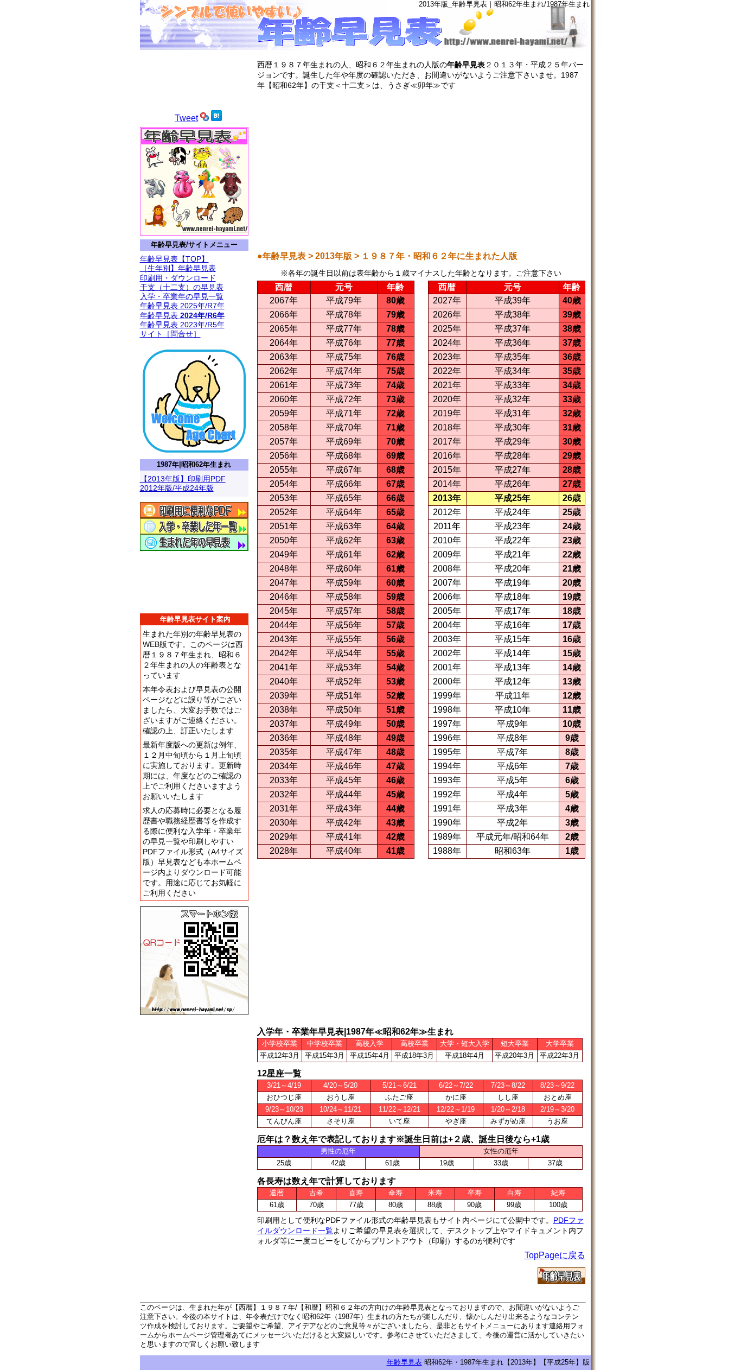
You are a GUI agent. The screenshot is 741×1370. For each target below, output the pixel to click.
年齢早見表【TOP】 (174, 259)
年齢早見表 (182, 315)
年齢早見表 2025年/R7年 (182, 305)
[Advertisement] (421, 169)
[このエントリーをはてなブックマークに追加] (216, 118)
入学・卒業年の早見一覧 (181, 296)
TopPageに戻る (555, 1255)
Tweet (186, 118)
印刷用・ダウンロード (178, 278)
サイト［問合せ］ (170, 333)
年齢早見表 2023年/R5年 (182, 324)
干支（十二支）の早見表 (181, 287)
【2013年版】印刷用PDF (183, 478)
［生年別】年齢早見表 (178, 268)
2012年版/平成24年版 (177, 488)
